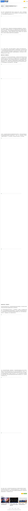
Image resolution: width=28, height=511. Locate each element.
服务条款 (15, 508)
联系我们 (13, 508)
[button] (24, 1)
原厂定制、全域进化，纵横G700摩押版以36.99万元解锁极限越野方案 (14, 504)
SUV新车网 (2, 7)
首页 (4, 4)
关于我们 (10, 508)
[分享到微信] (24, 7)
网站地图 (18, 508)
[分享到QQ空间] (26, 7)
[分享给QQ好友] (25, 7)
